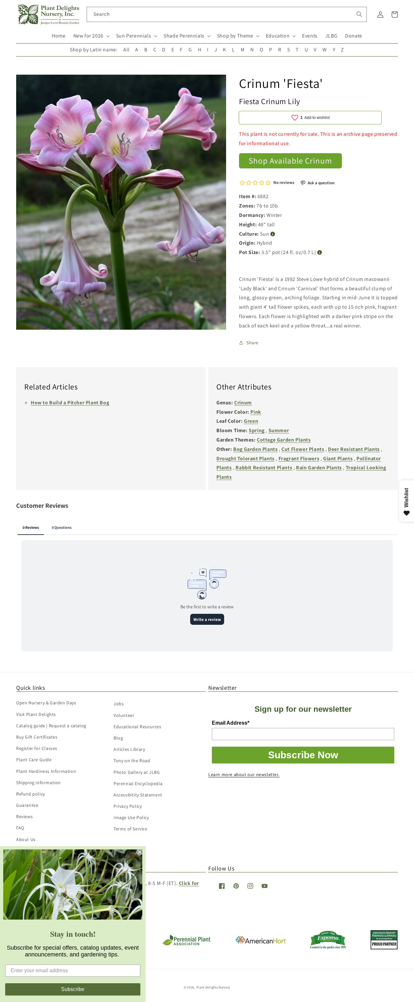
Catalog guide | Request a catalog (51, 726)
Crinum (243, 402)
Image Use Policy (131, 817)
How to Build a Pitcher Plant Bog (70, 402)
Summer (278, 430)
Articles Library (129, 749)
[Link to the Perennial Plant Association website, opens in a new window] (186, 944)
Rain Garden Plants (319, 467)
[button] (91, 36)
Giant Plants (338, 458)
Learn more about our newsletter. (243, 774)
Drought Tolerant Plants (245, 458)
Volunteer (124, 715)
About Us (26, 839)
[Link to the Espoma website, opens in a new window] (328, 947)
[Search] (359, 14)
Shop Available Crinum (290, 160)
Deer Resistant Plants (354, 449)
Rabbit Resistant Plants (263, 467)
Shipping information (38, 782)
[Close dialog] (139, 852)
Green (251, 421)
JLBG (331, 35)
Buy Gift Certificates (37, 737)
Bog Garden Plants (255, 449)
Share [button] (252, 343)
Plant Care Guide (34, 759)
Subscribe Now (303, 755)
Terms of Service (130, 829)
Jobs (119, 704)
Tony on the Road (132, 760)
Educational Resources (137, 727)
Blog (118, 738)
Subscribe (72, 989)
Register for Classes (36, 748)
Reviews (24, 816)
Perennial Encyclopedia (138, 783)
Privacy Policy (128, 806)
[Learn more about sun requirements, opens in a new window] (272, 234)
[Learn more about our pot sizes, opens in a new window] (319, 253)
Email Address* (230, 723)
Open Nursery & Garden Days (46, 703)
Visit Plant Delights (36, 714)
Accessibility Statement (138, 795)
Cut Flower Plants (302, 449)
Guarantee (27, 805)
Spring (257, 430)
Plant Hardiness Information (46, 771)
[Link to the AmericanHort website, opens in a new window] (261, 941)
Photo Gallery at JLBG (137, 772)
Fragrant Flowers (299, 458)
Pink (255, 412)
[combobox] (227, 14)
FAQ (20, 828)
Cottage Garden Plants (284, 439)
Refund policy (30, 794)
